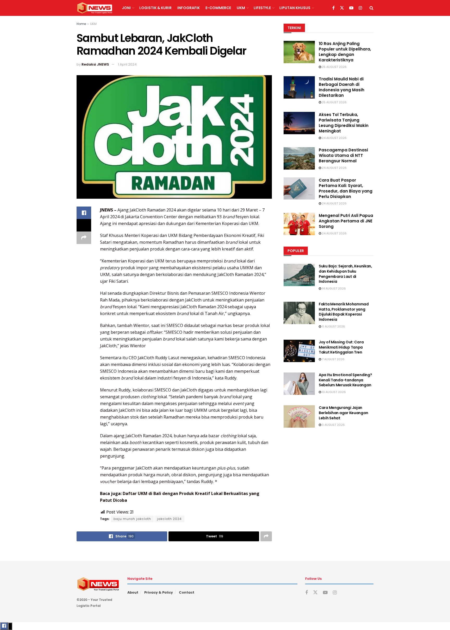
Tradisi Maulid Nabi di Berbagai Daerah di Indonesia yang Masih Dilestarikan (341, 87)
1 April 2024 (127, 64)
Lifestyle (262, 7)
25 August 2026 (334, 67)
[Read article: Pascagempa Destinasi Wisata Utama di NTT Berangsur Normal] (299, 158)
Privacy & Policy (158, 592)
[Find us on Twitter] (342, 8)
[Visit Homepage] (95, 8)
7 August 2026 (333, 359)
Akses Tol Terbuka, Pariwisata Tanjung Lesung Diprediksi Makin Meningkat (343, 123)
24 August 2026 (334, 138)
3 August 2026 (333, 425)
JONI (126, 7)
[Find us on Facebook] (333, 8)
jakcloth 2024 (169, 519)
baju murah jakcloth (132, 519)
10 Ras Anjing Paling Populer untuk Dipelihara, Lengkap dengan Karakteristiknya (345, 52)
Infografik (188, 7)
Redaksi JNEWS (95, 64)
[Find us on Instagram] (360, 8)
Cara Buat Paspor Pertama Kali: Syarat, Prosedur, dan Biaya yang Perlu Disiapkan (345, 188)
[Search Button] (371, 8)
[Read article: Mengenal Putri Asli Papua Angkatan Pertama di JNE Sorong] (299, 224)
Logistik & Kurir (155, 7)
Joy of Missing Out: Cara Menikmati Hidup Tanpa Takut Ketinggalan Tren (341, 347)
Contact (186, 592)
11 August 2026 (333, 326)
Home (81, 24)
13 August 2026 (333, 392)
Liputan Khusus (294, 7)
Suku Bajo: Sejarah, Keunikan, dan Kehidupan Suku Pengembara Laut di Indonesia (345, 273)
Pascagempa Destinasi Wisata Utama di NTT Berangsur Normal (343, 155)
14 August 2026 (333, 288)
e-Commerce (218, 7)
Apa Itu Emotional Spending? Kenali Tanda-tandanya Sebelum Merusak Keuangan (345, 380)
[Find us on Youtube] (351, 8)
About (132, 592)
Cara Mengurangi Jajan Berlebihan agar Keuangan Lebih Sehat (343, 412)
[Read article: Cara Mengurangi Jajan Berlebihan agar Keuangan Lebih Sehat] (299, 416)
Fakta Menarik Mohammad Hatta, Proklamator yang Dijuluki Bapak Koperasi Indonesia (344, 311)
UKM (241, 7)
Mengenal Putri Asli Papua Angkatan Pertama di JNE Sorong (346, 221)
